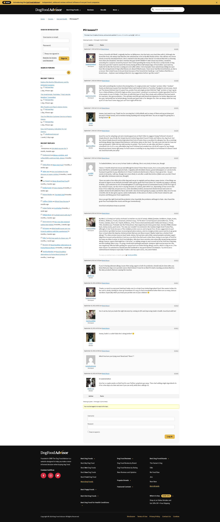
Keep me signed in (52, 53)
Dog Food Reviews (124, 458)
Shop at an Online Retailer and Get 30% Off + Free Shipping (160, 502)
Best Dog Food (87, 463)
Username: (91, 416)
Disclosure (131, 516)
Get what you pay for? (59, 148)
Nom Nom (153, 481)
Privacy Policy (155, 516)
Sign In (64, 58)
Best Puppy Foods (87, 489)
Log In (169, 437)
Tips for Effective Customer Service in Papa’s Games (56, 118)
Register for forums (50, 58)
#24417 (176, 283)
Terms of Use (142, 516)
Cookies (176, 516)
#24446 (176, 374)
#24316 (176, 213)
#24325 (176, 261)
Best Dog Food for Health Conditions (95, 502)
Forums (50, 19)
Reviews (90, 10)
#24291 (176, 108)
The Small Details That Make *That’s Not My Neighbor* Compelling (55, 96)
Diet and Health (62, 19)
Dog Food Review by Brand (126, 463)
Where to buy (160, 496)
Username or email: (50, 37)
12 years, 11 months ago (124, 35)
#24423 (176, 351)
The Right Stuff (60, 195)
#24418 (176, 306)
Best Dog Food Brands (158, 458)
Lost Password (48, 60)
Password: (47, 45)
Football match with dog (62, 215)
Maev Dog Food (58, 165)
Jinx (151, 477)
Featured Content (124, 487)
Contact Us (166, 516)
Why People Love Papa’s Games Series (54, 107)
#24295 (176, 131)
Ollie (151, 468)
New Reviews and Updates (126, 472)
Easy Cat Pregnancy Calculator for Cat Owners (53, 130)
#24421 (176, 328)
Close (216, 2)
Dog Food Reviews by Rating (127, 468)
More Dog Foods (87, 481)
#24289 (176, 81)
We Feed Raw (155, 472)
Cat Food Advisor (33, 2)
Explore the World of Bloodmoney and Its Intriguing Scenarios (55, 83)
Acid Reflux (58, 208)
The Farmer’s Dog (156, 463)
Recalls (103, 10)
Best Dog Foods (72, 10)
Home (43, 19)
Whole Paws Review (61, 201)
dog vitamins (58, 188)
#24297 (176, 158)
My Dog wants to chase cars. (59, 238)
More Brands (154, 486)
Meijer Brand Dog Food (60, 181)
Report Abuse (105, 49)
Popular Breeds (123, 480)
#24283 (176, 49)
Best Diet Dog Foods (88, 496)
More (115, 10)
